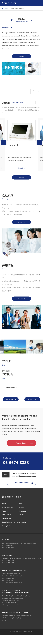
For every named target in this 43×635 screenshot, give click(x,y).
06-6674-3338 (16, 462)
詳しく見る (21, 222)
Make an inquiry (21, 443)
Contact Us (22, 511)
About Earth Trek (7, 507)
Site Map (21, 515)
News (20, 503)
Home (4, 503)
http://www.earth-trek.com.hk (14, 583)
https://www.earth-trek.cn (13, 605)
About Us (5, 511)
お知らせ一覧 (32, 399)
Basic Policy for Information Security (14, 522)
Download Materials (21, 483)
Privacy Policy (6, 526)
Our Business (6, 515)
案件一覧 (21, 177)
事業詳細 (21, 56)
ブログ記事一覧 (11, 399)
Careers (21, 507)
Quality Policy (6, 518)
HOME (6, 8)
